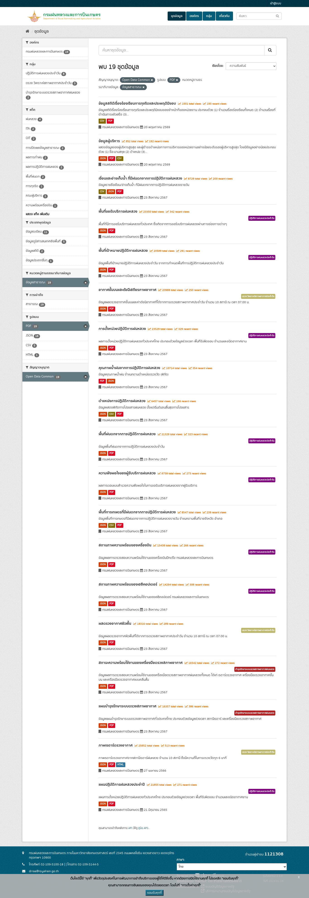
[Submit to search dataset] (277, 16)
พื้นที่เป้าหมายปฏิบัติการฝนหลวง (123, 251)
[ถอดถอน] (152, 80)
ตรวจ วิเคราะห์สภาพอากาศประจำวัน (258, 296)
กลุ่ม (209, 16)
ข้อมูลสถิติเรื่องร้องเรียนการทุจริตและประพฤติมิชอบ (137, 103)
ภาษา (180, 859)
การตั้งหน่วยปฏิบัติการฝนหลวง (122, 329)
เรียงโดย (217, 66)
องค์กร (194, 16)
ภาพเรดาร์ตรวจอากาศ (116, 745)
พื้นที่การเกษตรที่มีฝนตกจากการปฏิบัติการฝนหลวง (137, 512)
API (130, 828)
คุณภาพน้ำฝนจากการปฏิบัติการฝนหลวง (129, 368)
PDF (110, 121)
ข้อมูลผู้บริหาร (109, 141)
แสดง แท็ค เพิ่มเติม (37, 214)
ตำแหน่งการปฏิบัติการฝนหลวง (122, 401)
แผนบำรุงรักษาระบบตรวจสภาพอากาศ (127, 706)
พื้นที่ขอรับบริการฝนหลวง (118, 211)
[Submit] (270, 50)
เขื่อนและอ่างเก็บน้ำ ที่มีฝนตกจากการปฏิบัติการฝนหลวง (140, 178)
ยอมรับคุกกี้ (154, 893)
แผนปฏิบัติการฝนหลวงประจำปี (122, 785)
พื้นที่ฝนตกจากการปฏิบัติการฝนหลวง (127, 434)
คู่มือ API (142, 828)
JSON (103, 158)
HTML (120, 764)
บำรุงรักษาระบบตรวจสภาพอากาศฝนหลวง (254, 669)
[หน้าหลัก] (27, 31)
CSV (102, 121)
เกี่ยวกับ (224, 16)
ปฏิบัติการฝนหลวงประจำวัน (261, 218)
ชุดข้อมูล (176, 16)
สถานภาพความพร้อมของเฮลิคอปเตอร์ (128, 584)
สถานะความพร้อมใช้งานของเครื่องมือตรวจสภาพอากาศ (141, 663)
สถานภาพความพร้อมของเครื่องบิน (125, 545)
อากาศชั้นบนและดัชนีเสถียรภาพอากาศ (127, 290)
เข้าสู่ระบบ (275, 3)
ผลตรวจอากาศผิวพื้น (115, 624)
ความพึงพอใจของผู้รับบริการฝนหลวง (127, 473)
